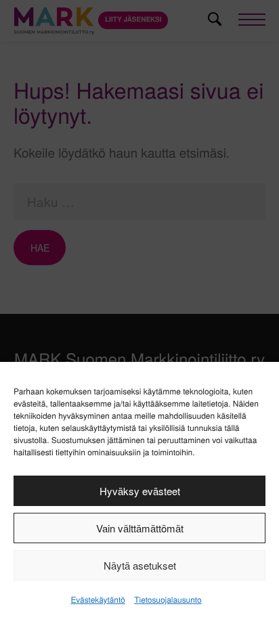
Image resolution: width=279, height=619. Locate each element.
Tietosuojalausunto (167, 599)
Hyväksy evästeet (140, 491)
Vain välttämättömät (140, 528)
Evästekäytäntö (97, 599)
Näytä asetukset (140, 565)
